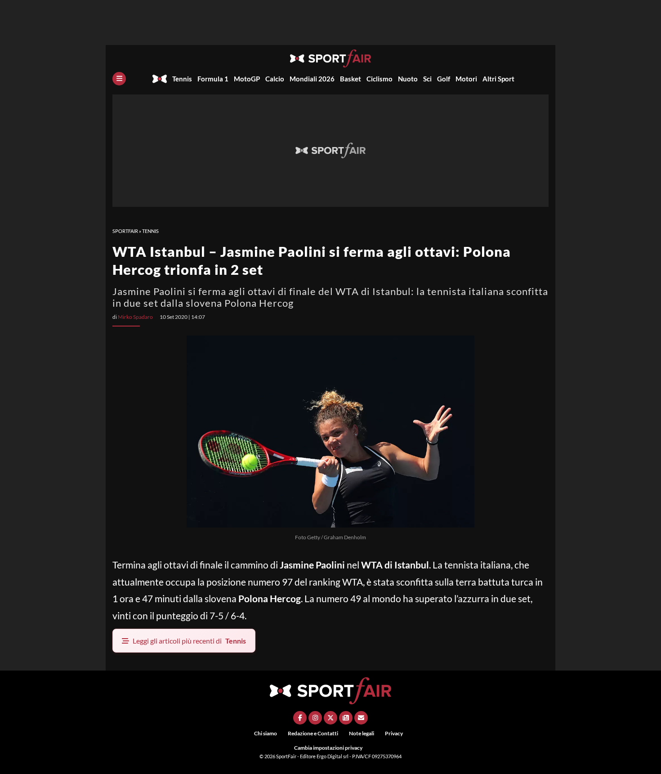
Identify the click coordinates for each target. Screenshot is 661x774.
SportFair (125, 231)
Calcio (274, 79)
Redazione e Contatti (313, 733)
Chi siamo (265, 733)
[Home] (159, 78)
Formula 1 (212, 79)
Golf (443, 79)
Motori (466, 79)
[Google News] (346, 718)
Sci (427, 79)
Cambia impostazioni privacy (328, 747)
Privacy (394, 733)
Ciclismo (379, 79)
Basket (350, 79)
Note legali (361, 733)
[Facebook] (300, 718)
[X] (330, 718)
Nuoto (408, 79)
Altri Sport (498, 79)
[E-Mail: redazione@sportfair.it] (361, 718)
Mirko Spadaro (135, 316)
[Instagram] (315, 718)
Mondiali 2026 (312, 79)
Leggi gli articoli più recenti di (189, 640)
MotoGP (247, 79)
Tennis (182, 79)
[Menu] (119, 78)
